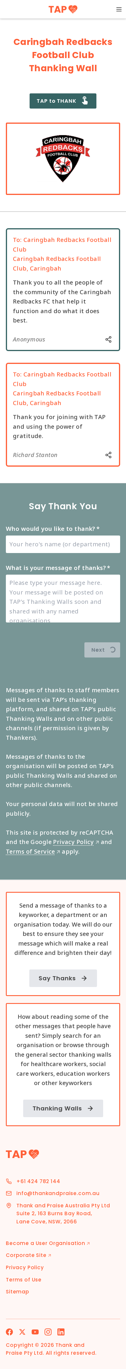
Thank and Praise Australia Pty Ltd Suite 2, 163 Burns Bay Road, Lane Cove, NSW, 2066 (63, 1213)
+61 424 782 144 (38, 1181)
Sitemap (17, 1291)
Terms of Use (24, 1279)
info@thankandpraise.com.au (58, 1193)
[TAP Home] (63, 9)
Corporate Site (28, 1255)
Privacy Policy (76, 842)
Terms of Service (33, 851)
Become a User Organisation (48, 1243)
